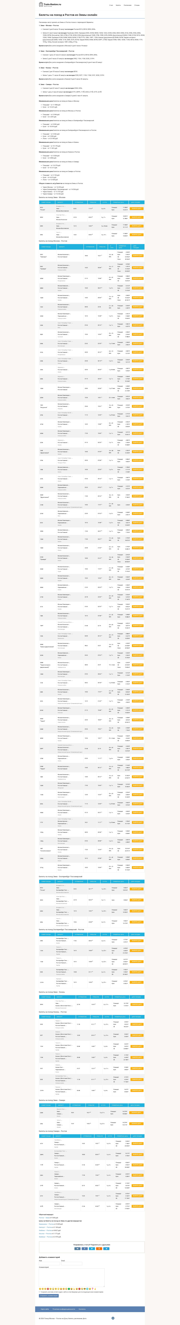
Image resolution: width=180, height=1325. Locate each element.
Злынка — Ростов (45, 1234)
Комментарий (44, 1267)
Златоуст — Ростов (45, 1227)
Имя (40, 1261)
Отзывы (137, 5)
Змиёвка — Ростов (45, 1237)
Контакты (82, 1309)
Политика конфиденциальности (64, 1309)
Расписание (127, 5)
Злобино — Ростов (45, 1230)
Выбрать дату (136, 208)
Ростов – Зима (44, 1218)
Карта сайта (45, 1309)
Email (63, 1261)
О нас (111, 5)
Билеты (118, 5)
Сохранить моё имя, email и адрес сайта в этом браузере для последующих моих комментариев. (72, 1292)
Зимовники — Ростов (46, 1224)
